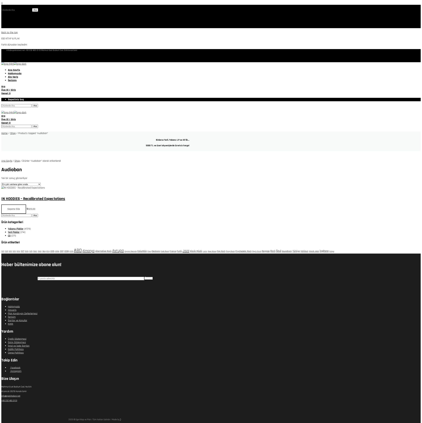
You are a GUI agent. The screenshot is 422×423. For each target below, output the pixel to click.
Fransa (173, 251)
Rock (272, 251)
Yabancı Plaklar (15, 228)
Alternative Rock (103, 251)
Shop (17, 161)
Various (304, 251)
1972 (6, 251)
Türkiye (296, 251)
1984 (44, 251)
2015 (52, 251)
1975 (14, 251)
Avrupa (118, 250)
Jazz (185, 251)
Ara (35, 10)
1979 (30, 251)
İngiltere (324, 251)
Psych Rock (256, 251)
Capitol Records (130, 251)
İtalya (331, 251)
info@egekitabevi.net (10, 396)
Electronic (156, 251)
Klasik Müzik (196, 251)
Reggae (266, 251)
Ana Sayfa (6, 161)
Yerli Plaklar (14, 232)
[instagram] (410, 56)
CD (9, 235)
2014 (48, 251)
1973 (10, 251)
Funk (179, 251)
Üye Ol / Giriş (8, 90)
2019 (71, 251)
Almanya (88, 251)
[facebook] (405, 56)
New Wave (212, 251)
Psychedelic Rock (243, 251)
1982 (35, 251)
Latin (205, 251)
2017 (62, 251)
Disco (149, 251)
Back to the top (9, 32)
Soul (278, 251)
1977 (22, 251)
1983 (40, 251)
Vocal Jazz (314, 251)
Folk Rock (165, 251)
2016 (57, 251)
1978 (27, 251)
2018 (66, 251)
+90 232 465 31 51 (9, 400)
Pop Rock (221, 251)
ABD (78, 250)
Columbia (142, 251)
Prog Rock (230, 251)
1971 (2, 251)
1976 (18, 251)
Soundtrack (287, 251)
